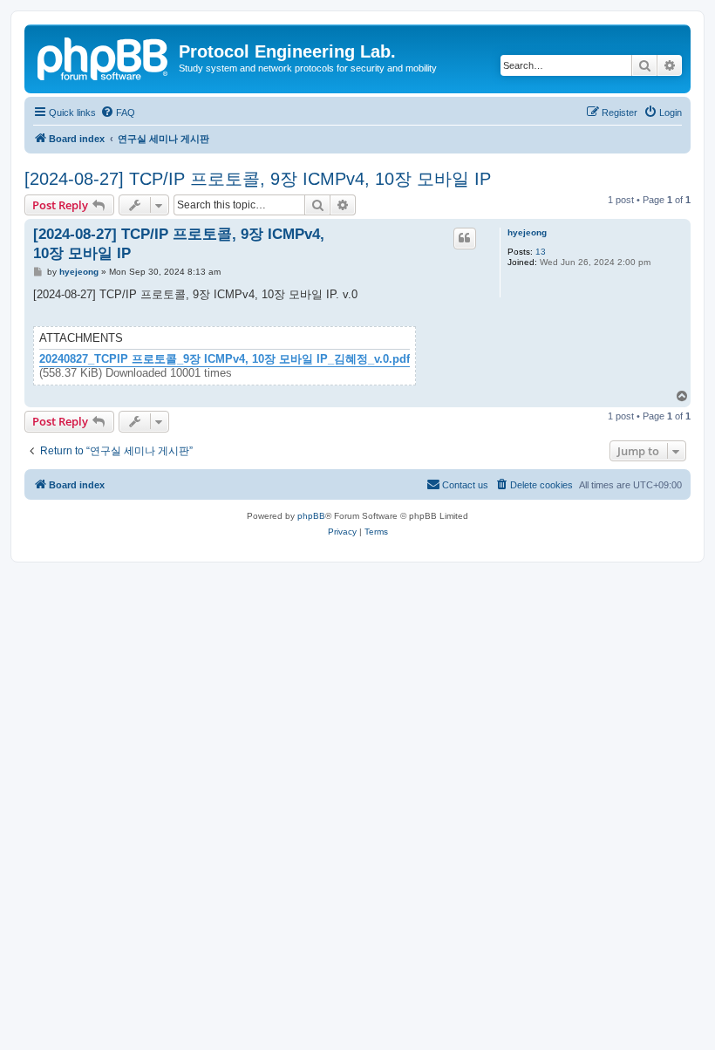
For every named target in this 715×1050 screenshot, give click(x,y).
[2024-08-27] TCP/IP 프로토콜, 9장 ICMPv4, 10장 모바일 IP (257, 178)
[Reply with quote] (464, 238)
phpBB (311, 516)
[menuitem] (117, 112)
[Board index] (104, 57)
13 (540, 251)
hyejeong (527, 232)
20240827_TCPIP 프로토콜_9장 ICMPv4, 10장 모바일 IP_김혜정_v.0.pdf (224, 359)
